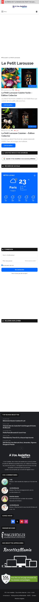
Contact (34, 595)
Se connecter (19, 269)
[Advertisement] (19, 35)
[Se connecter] (37, 11)
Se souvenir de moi (8, 265)
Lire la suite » (8, 105)
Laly (10, 479)
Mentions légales (19, 598)
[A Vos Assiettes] (19, 6)
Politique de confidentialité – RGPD (21, 595)
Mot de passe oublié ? (30, 260)
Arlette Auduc (14, 496)
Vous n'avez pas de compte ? (19, 273)
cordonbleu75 (14, 488)
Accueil (5, 57)
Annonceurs (6, 595)
